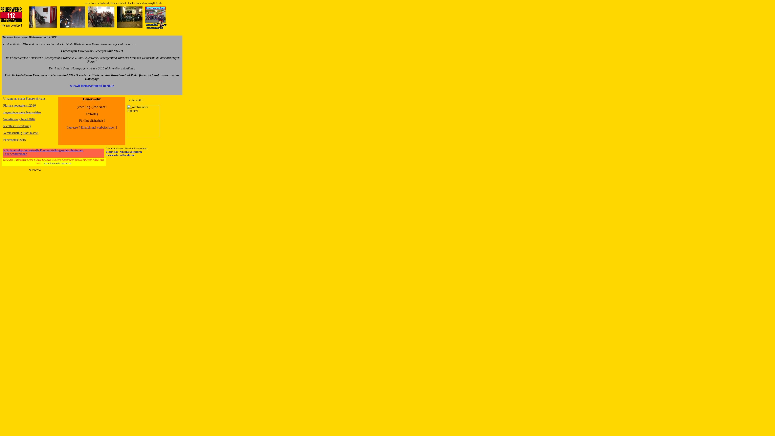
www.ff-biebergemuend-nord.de (92, 85)
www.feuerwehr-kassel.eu (57, 163)
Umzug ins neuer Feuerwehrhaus (24, 98)
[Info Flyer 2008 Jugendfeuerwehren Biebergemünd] (156, 28)
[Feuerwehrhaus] (43, 26)
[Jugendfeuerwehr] (129, 26)
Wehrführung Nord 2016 (19, 119)
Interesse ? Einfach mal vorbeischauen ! (92, 127)
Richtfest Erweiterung (17, 126)
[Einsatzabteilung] (72, 26)
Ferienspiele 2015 (14, 139)
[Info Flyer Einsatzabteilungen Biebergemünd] (11, 26)
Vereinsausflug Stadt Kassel (21, 133)
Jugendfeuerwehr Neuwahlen (22, 112)
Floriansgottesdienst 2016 (19, 105)
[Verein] (101, 26)
